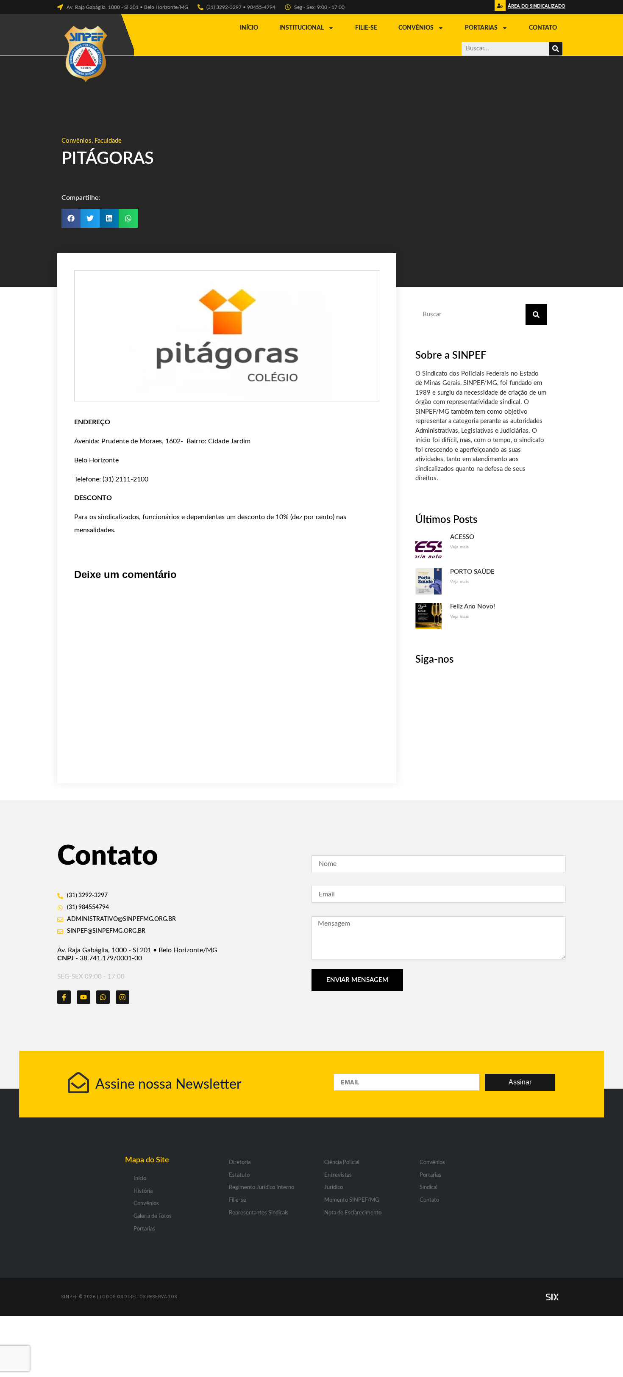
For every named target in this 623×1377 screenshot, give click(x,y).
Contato (543, 28)
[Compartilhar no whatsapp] (128, 218)
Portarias (481, 28)
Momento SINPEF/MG (351, 1200)
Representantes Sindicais (259, 1213)
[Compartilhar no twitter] (90, 218)
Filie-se (366, 28)
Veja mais (459, 547)
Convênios (416, 28)
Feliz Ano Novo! (472, 606)
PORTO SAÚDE (472, 572)
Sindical (428, 1187)
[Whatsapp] (103, 997)
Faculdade (108, 141)
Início (249, 28)
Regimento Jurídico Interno (261, 1187)
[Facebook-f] (64, 997)
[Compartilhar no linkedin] (109, 218)
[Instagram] (122, 997)
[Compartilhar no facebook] (71, 218)
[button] (535, 8)
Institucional (301, 28)
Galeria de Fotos (153, 1216)
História (143, 1191)
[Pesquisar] (555, 48)
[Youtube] (83, 997)
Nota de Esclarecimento (352, 1213)
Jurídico (333, 1187)
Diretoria (239, 1162)
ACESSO (462, 537)
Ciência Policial (341, 1162)
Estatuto (239, 1175)
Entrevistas (338, 1175)
